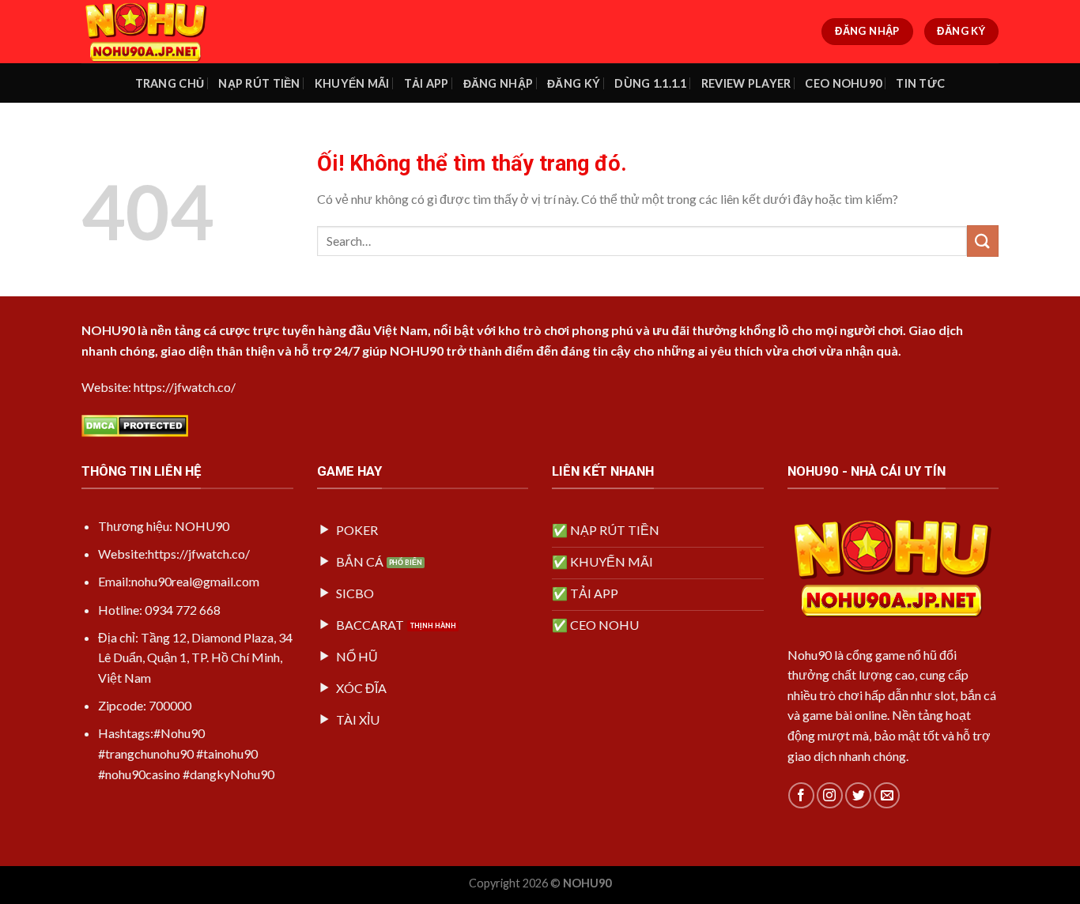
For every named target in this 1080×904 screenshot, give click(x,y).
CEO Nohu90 (843, 83)
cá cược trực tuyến (259, 329)
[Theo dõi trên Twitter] (858, 795)
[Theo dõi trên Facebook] (801, 795)
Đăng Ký (573, 83)
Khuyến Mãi (352, 83)
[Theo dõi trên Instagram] (830, 795)
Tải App (426, 83)
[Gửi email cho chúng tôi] (887, 795)
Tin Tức (920, 83)
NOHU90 (108, 329)
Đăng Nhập (498, 83)
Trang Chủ (170, 83)
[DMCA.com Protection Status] (134, 423)
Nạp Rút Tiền (259, 83)
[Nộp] (983, 240)
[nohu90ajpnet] (160, 31)
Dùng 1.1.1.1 (650, 83)
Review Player (746, 83)
